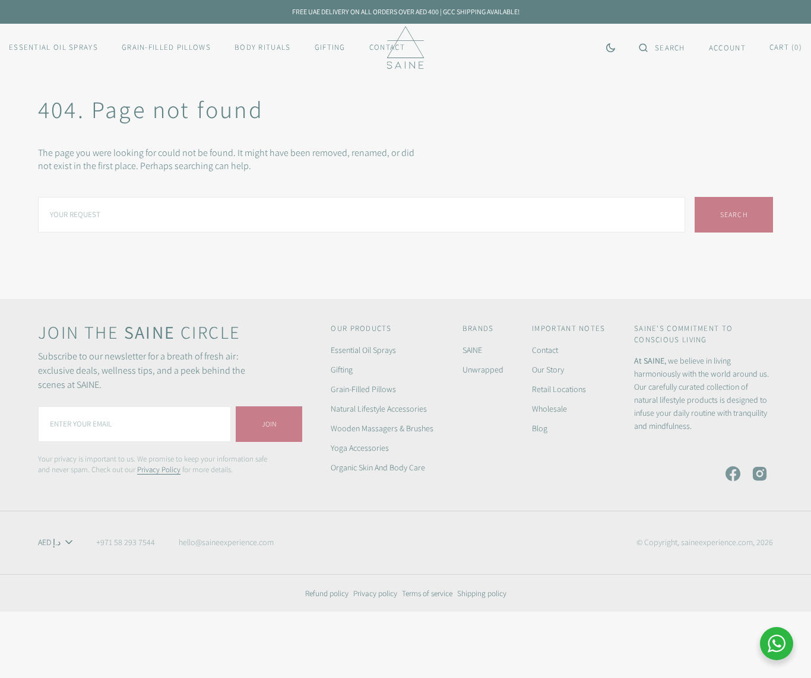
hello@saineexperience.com (226, 542)
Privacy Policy (158, 469)
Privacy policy (375, 593)
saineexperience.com (717, 542)
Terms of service (427, 593)
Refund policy (327, 593)
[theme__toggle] (610, 47)
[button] (662, 47)
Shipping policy (481, 593)
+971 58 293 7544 (125, 542)
